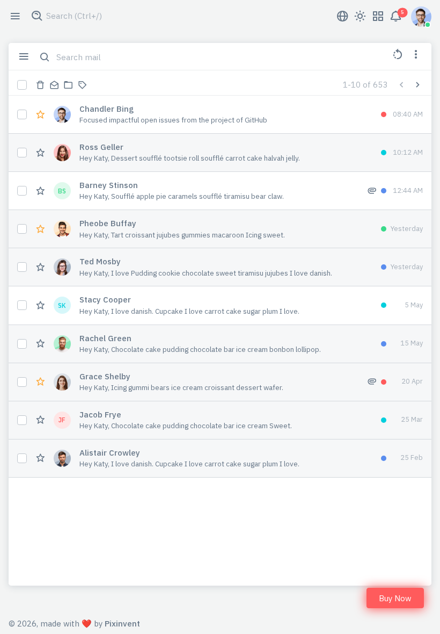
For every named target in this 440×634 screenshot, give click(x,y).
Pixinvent (122, 623)
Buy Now (395, 598)
